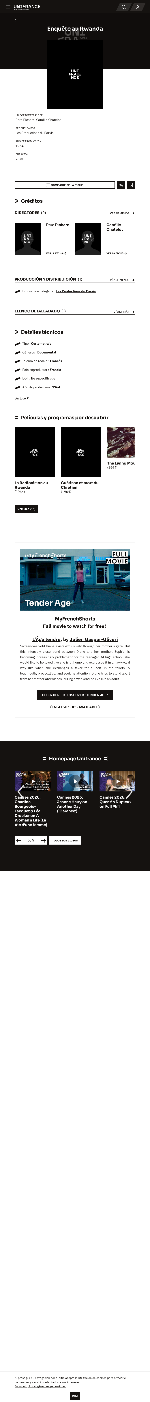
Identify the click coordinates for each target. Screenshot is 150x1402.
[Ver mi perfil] (138, 7)
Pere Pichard (25, 120)
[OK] (75, 1395)
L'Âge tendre (46, 639)
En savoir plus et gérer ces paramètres (40, 1386)
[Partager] (121, 185)
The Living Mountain (126, 463)
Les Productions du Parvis (35, 133)
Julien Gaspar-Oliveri (94, 639)
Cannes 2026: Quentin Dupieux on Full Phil (116, 802)
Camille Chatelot (48, 120)
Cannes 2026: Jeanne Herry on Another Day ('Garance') (72, 804)
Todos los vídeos (65, 840)
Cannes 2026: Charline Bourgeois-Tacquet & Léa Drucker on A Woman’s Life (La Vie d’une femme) (31, 811)
